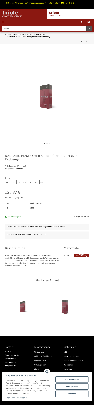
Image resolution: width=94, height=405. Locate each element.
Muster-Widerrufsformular (73, 361)
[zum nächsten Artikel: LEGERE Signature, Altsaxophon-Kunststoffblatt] (86, 41)
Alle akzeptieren (72, 379)
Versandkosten (40, 361)
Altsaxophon (18, 169)
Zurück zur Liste (12, 34)
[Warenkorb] (88, 22)
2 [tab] (47, 143)
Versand (23, 198)
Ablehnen (72, 394)
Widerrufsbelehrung (71, 356)
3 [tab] (49, 143)
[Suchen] (89, 28)
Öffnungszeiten (40, 365)
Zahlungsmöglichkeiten (43, 356)
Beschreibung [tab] (15, 248)
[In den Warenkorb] (7, 53)
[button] (81, 22)
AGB (65, 352)
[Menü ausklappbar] (3, 20)
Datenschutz (22, 398)
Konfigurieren (72, 387)
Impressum (10, 398)
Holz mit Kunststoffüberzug (81, 255)
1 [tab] (44, 143)
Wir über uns (39, 352)
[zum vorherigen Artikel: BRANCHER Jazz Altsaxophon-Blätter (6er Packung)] (81, 41)
